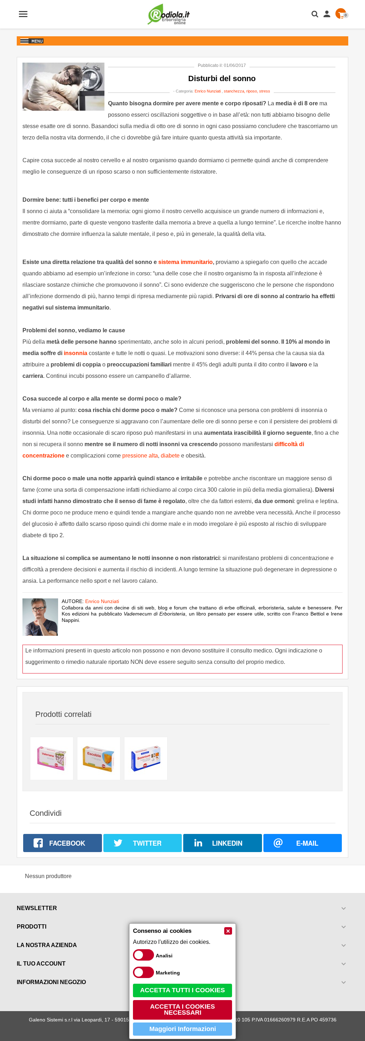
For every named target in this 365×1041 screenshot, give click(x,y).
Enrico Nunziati (208, 91)
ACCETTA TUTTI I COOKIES (182, 990)
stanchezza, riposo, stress (247, 91)
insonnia (75, 353)
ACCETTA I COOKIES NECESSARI (182, 1009)
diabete (170, 456)
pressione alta (140, 456)
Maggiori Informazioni (182, 1028)
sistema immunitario (185, 262)
